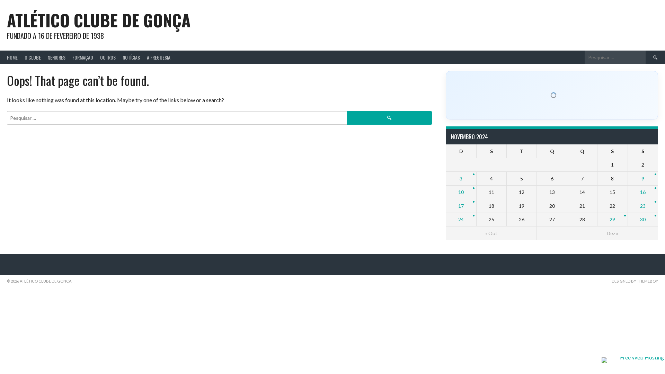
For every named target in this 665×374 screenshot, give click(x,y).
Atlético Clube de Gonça (98, 20)
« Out (491, 233)
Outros (108, 57)
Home (12, 57)
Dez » (612, 233)
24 (461, 219)
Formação (82, 57)
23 (643, 206)
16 (643, 192)
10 (461, 192)
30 (643, 219)
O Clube (33, 57)
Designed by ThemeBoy (635, 281)
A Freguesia (158, 57)
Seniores (56, 57)
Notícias (131, 57)
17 (461, 206)
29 (612, 219)
